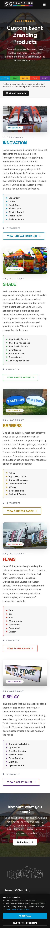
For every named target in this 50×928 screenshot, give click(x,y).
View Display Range (20, 782)
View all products (17, 93)
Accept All (25, 916)
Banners (25, 78)
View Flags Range (18, 648)
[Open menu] (44, 4)
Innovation (5, 78)
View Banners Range (20, 511)
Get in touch (23, 842)
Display (45, 78)
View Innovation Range (22, 236)
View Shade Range (19, 377)
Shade (15, 78)
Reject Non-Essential (25, 923)
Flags (35, 78)
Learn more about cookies (18, 909)
